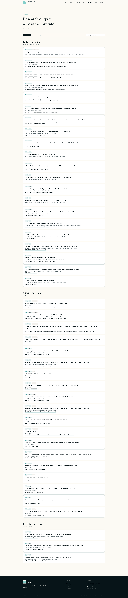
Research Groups (69, 585)
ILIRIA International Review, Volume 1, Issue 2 (34, 515)
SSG (39, 35)
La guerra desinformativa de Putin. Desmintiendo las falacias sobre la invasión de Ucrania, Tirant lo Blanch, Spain (49, 434)
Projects (83, 2)
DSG (34, 35)
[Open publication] (102, 49)
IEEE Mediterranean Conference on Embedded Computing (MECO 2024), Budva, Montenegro (45, 66)
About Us (71, 2)
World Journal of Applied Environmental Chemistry (36, 560)
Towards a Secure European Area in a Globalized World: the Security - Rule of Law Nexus (44, 343)
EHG (43, 35)
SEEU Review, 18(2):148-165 (31, 388)
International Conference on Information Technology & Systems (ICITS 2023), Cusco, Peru (44, 100)
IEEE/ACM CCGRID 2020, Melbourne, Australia (35, 135)
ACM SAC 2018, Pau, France (31, 272)
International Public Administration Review (34, 492)
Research (77, 2)
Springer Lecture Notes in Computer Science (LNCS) (36, 169)
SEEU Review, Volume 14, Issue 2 (32, 446)
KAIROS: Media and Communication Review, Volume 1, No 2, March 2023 (40, 366)
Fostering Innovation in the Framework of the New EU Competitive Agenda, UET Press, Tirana (45, 306)
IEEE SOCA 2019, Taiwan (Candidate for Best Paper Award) (37, 181)
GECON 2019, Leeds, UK (30, 203)
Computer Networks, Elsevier (31, 284)
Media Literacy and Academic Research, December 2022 (37, 423)
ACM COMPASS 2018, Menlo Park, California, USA (35, 249)
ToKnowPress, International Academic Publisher (35, 469)
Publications (90, 2)
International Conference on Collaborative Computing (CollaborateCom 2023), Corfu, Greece (45, 89)
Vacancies (101, 2)
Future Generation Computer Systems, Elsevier (35, 123)
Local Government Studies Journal (32, 503)
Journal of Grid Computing (30, 238)
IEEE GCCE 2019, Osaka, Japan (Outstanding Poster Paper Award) (39, 192)
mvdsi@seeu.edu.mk (91, 588)
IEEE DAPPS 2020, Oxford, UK (31, 158)
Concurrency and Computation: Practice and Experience (37, 226)
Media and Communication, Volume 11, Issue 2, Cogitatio (37, 354)
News (96, 2)
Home (66, 2)
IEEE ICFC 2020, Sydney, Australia (32, 146)
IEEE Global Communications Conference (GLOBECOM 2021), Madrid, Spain (41, 112)
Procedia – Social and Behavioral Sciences (34, 549)
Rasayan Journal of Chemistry (31, 537)
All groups (27, 35)
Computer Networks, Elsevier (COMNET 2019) (35, 215)
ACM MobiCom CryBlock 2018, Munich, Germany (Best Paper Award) (40, 261)
